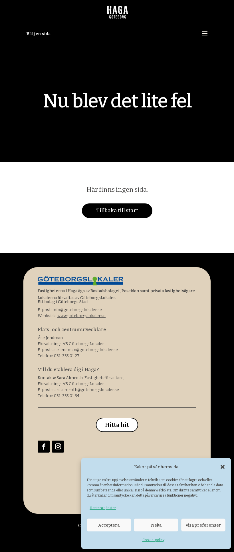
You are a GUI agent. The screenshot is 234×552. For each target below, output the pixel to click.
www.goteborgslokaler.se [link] (81, 315)
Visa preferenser (203, 525)
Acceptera (109, 525)
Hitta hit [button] (117, 424)
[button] (222, 467)
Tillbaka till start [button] (117, 210)
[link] (117, 13)
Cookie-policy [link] (153, 540)
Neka (156, 525)
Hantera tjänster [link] (103, 508)
